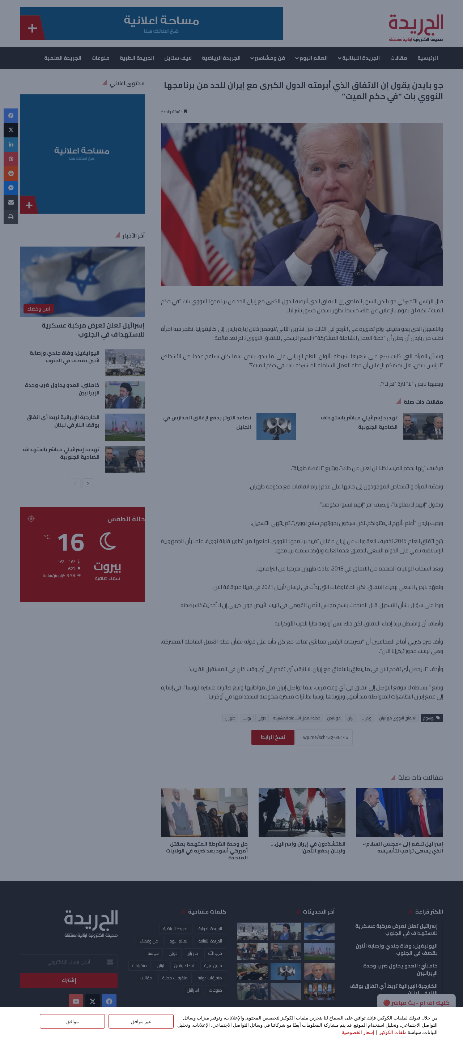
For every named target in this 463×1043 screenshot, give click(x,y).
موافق (72, 1021)
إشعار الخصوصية (358, 1032)
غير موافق (141, 1021)
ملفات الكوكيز (393, 1032)
